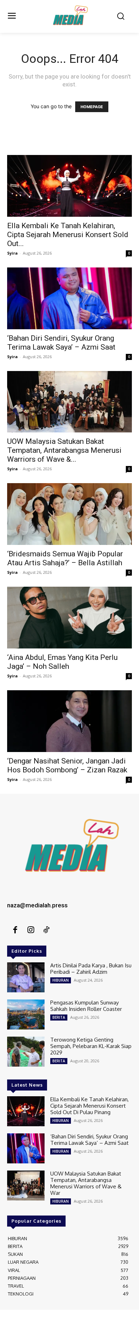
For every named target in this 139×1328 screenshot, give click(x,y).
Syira (12, 253)
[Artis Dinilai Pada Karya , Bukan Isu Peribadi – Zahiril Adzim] (26, 977)
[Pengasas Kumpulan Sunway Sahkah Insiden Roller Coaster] (26, 1014)
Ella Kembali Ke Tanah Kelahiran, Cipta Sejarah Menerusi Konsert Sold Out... (67, 234)
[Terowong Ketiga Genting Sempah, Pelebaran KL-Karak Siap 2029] (26, 1052)
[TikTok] (46, 930)
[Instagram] (30, 930)
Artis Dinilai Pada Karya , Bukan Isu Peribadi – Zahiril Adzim (91, 968)
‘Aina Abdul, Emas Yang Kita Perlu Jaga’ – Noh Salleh (62, 662)
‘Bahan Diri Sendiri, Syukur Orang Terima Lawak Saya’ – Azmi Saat (61, 342)
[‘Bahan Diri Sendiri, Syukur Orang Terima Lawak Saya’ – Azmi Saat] (69, 298)
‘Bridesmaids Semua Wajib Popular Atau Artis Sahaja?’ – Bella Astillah (65, 558)
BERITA (58, 1017)
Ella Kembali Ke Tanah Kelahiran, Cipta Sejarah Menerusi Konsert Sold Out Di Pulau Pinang (89, 1106)
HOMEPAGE (92, 106)
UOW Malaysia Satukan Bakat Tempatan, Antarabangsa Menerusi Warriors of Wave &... (64, 450)
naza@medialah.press (37, 905)
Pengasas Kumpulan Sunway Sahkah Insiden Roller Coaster (86, 1005)
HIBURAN (60, 980)
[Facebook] (15, 930)
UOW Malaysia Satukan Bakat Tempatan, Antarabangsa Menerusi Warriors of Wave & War (86, 1183)
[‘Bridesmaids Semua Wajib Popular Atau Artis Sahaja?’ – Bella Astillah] (69, 514)
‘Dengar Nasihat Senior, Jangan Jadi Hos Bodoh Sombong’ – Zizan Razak (67, 765)
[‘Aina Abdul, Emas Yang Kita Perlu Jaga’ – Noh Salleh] (69, 617)
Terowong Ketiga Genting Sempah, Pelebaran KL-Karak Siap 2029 (91, 1046)
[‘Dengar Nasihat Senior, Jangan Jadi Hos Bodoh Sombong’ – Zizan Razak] (69, 721)
